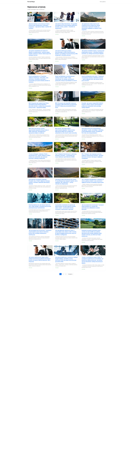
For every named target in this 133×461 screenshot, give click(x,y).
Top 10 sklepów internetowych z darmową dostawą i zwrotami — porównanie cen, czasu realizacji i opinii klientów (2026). (65, 155)
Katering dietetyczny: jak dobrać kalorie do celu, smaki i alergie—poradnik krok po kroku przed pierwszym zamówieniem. (40, 206)
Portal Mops (31, 1)
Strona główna (103, 1)
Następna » (70, 274)
